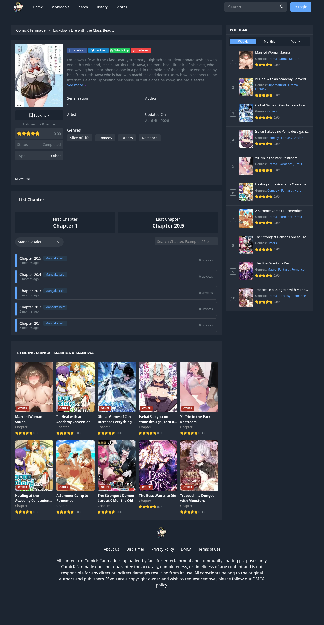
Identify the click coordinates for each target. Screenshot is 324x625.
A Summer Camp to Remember (278, 211)
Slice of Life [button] (79, 137)
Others (272, 111)
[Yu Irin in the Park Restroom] (246, 166)
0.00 (36, 433)
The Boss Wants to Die (272, 263)
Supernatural (277, 85)
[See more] (77, 85)
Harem (299, 190)
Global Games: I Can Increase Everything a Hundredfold (282, 105)
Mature (294, 58)
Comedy (273, 138)
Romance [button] (150, 137)
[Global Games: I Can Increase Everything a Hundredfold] (246, 113)
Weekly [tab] (243, 41)
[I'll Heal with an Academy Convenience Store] (246, 87)
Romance (286, 164)
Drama (272, 58)
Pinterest (143, 50)
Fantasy (260, 89)
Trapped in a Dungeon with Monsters (282, 290)
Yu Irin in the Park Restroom (276, 158)
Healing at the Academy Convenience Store (282, 184)
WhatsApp (121, 50)
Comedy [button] (105, 137)
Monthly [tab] (269, 41)
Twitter (100, 50)
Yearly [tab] (295, 41)
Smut (283, 58)
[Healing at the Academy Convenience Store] (246, 192)
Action (298, 138)
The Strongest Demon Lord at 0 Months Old (282, 237)
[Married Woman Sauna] (246, 60)
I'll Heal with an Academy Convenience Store (282, 79)
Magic (272, 269)
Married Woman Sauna (272, 53)
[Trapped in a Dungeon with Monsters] (246, 297)
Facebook (79, 50)
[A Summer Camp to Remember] (246, 218)
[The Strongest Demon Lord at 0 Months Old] (246, 245)
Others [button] (127, 137)
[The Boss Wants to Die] (246, 271)
